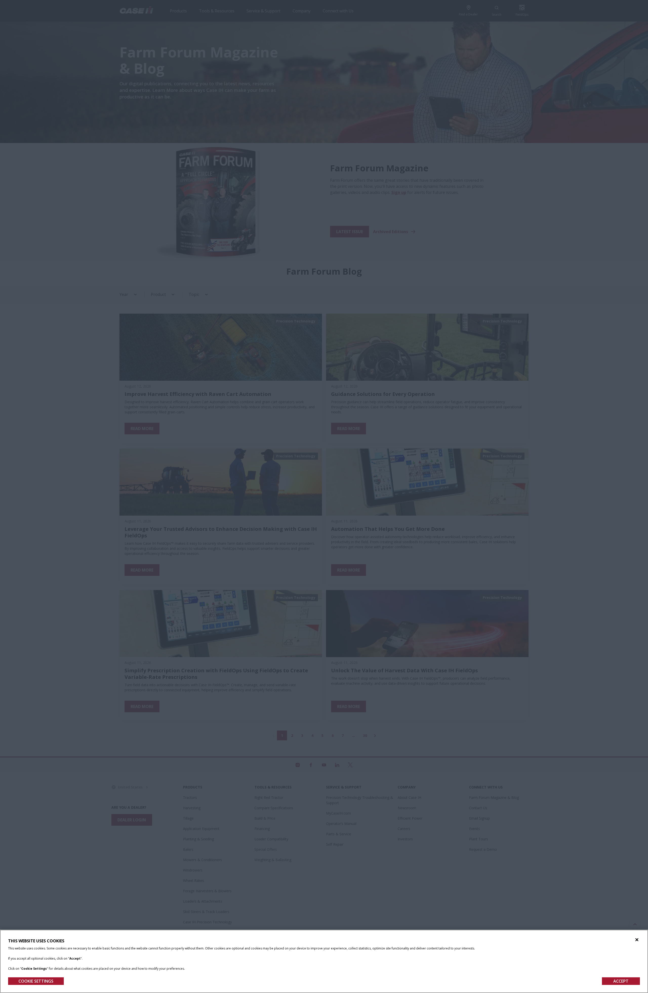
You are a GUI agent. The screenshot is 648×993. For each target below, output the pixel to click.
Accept (621, 981)
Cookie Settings (35, 981)
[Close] (637, 940)
